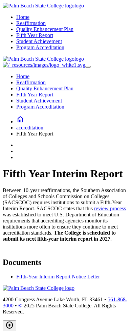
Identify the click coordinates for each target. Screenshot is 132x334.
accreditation (29, 127)
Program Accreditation (40, 47)
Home (22, 17)
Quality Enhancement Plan (44, 29)
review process (110, 208)
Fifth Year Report (34, 35)
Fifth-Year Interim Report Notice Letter (58, 276)
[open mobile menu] (88, 67)
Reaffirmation (31, 23)
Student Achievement (39, 41)
